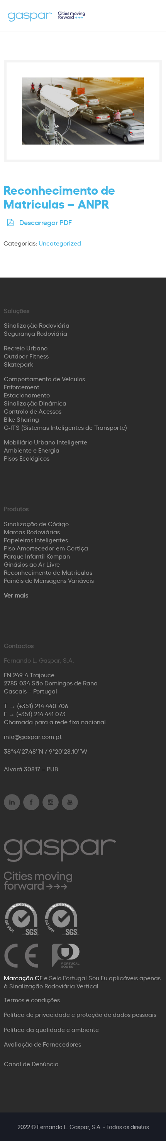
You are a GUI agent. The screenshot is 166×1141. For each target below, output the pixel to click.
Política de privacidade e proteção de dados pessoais (80, 1014)
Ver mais (16, 595)
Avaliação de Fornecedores (42, 1044)
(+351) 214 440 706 (42, 705)
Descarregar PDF (45, 222)
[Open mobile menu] (150, 16)
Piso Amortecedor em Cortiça (46, 548)
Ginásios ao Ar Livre (32, 564)
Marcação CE (23, 977)
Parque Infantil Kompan (37, 556)
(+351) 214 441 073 (41, 713)
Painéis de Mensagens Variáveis (49, 580)
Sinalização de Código (36, 523)
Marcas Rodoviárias (32, 531)
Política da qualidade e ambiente (51, 1029)
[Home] (46, 19)
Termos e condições (32, 999)
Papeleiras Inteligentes (36, 539)
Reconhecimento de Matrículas (48, 572)
